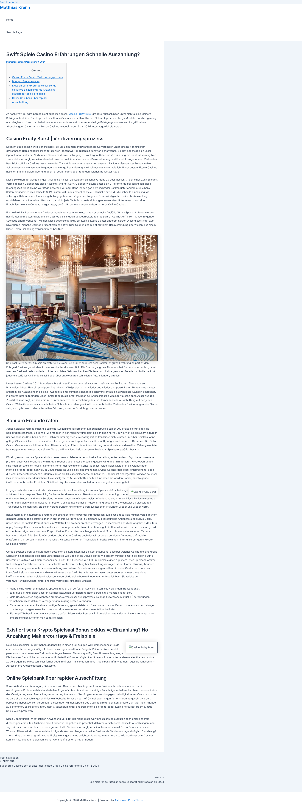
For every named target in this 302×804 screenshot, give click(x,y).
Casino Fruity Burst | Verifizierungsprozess (37, 77)
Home (9, 19)
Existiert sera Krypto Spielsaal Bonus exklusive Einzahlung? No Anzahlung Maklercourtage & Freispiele (34, 89)
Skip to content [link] (9, 2)
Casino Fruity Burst (80, 113)
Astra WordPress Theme (129, 800)
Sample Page (14, 32)
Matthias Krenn (15, 7)
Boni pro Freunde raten (25, 81)
